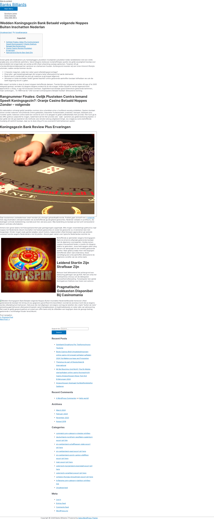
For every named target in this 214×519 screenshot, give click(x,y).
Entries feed (61, 503)
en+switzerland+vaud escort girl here (71, 451)
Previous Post (6, 317)
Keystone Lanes (10, 13)
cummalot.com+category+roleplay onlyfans (73, 433)
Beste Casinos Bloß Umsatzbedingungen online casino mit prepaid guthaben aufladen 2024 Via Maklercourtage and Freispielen (73, 355)
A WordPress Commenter (66, 398)
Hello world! (84, 398)
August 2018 (61, 421)
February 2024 (62, 414)
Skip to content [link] (6, 1)
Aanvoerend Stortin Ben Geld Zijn (19, 52)
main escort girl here (64, 462)
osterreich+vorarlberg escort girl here (71, 473)
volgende (91, 218)
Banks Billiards (13, 4)
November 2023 (62, 418)
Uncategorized (6, 32)
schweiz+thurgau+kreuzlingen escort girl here (74, 477)
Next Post (5, 319)
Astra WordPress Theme (88, 518)
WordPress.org (62, 511)
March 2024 (61, 410)
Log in (58, 499)
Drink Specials (10, 15)
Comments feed (62, 507)
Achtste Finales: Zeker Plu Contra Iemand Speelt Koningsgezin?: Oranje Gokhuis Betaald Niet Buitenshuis (22, 44)
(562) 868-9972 (10, 18)
